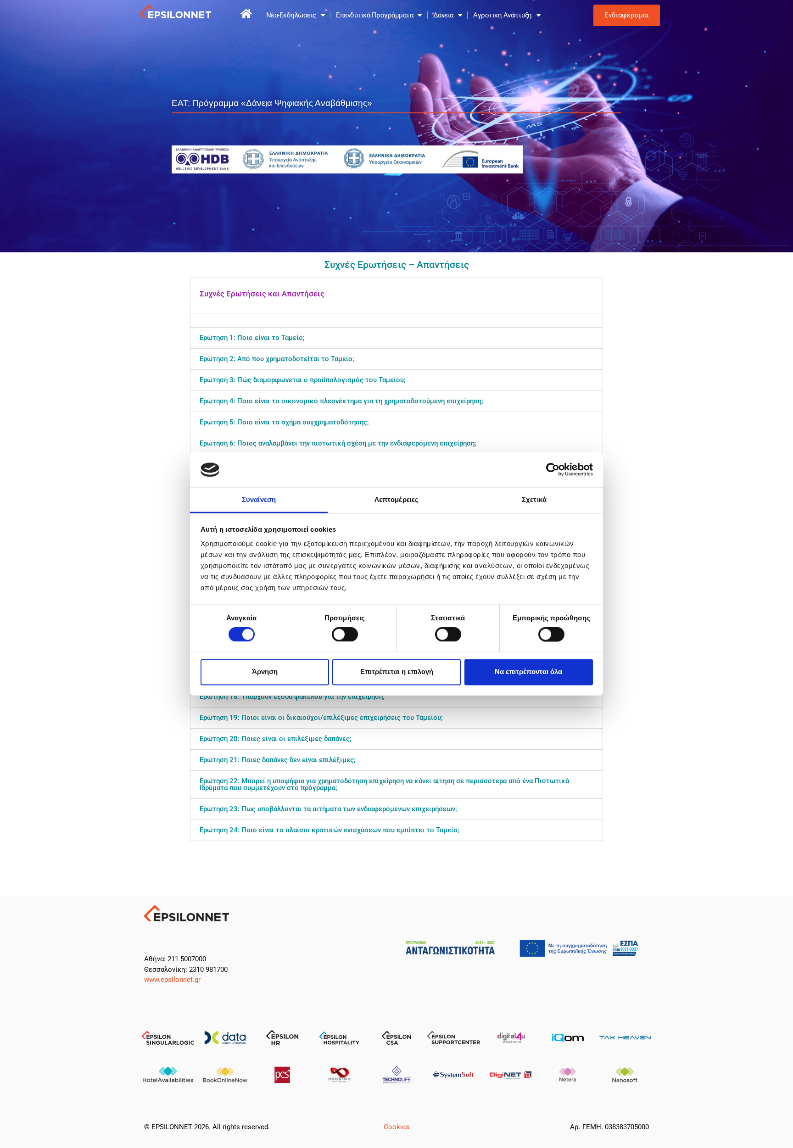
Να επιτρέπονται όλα (528, 672)
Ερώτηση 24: (329, 830)
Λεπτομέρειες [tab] (396, 499)
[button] (396, 295)
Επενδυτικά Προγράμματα (374, 15)
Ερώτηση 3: (303, 380)
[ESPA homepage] (246, 14)
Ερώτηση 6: (338, 443)
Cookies (396, 1127)
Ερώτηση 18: (292, 696)
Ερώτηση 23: (328, 809)
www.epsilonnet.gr (172, 979)
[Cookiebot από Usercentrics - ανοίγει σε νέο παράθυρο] (553, 470)
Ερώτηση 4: (341, 401)
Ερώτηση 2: (277, 359)
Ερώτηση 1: (252, 338)
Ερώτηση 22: (384, 784)
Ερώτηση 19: (321, 717)
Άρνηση (265, 672)
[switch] (345, 634)
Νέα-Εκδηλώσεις (291, 15)
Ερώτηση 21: (278, 760)
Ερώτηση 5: (284, 422)
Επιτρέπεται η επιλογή (396, 672)
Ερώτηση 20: (276, 739)
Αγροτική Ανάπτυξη (502, 15)
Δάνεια (443, 15)
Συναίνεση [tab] (259, 499)
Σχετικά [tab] (534, 499)
